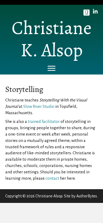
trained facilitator (44, 121)
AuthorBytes (86, 196)
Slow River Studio (38, 106)
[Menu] (51, 68)
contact (52, 178)
